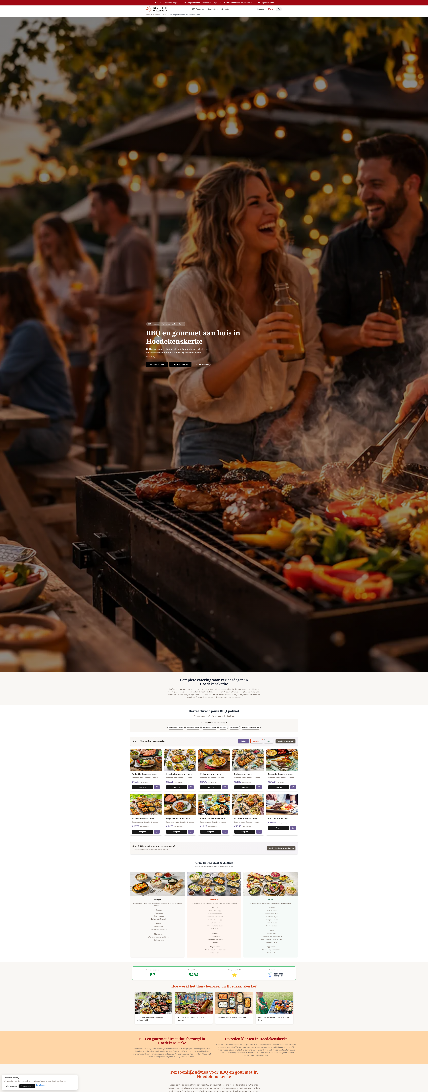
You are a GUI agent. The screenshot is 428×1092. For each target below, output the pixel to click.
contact (234, 1088)
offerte (193, 1085)
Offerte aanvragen (204, 364)
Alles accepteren (27, 1086)
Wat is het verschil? (285, 741)
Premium (256, 741)
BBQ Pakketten (198, 9)
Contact (271, 3)
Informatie (225, 9)
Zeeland (164, 15)
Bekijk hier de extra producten (281, 848)
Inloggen (260, 9)
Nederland (156, 15)
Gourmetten (212, 9)
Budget (243, 741)
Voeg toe (142, 787)
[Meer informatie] (157, 787)
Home (148, 15)
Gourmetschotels (180, 364)
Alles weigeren (11, 1086)
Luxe (268, 741)
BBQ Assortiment (157, 364)
